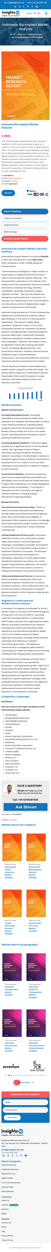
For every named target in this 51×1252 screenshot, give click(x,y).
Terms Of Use (7, 1240)
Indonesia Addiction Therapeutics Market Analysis (35, 992)
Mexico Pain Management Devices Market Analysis (35, 872)
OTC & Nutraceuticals (10, 1183)
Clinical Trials (7, 1187)
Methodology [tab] (10, 232)
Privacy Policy (7, 1236)
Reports (21, 34)
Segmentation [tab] (11, 225)
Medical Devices (35, 34)
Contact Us (6, 1223)
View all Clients (23, 1082)
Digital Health (7, 1178)
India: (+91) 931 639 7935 (37, 3)
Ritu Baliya (13, 820)
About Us (5, 1200)
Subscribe (12, 1117)
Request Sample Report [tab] (16, 238)
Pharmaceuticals (8, 1165)
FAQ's (3, 1227)
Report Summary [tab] (12, 211)
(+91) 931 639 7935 (9, 1153)
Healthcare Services (10, 1169)
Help (3, 1231)
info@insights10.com (15, 3)
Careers (9, 1205)
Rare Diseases (7, 1191)
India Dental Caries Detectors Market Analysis (10, 872)
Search (29, 13)
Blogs (3, 1214)
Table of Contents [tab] (13, 218)
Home (12, 34)
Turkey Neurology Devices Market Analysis (10, 928)
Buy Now (8, 193)
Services (5, 1209)
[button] (4, 1075)
